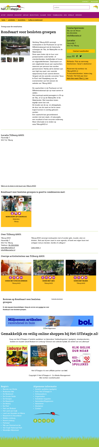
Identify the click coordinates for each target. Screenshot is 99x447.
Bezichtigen (34, 15)
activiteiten (11, 20)
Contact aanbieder (81, 51)
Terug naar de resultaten (11, 26)
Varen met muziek (81, 281)
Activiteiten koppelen (43, 399)
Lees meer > (36, 248)
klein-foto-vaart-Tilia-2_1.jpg (77, 78)
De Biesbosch (8, 394)
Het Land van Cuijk (10, 411)
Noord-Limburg (8, 420)
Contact (38, 408)
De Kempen (7, 399)
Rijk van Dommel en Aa (12, 425)
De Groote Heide (9, 396)
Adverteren (39, 404)
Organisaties (40, 396)
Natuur (25, 15)
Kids (65, 15)
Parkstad (6, 423)
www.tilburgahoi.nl (8, 248)
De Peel (6, 406)
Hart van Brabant (9, 408)
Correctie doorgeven (57, 299)
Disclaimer (39, 406)
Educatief (18, 15)
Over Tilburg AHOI (11, 234)
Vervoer (78, 15)
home (3, 20)
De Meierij (7, 404)
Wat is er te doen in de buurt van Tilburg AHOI (18, 186)
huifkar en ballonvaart (35, 20)
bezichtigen (21, 20)
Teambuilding (58, 15)
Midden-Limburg (9, 418)
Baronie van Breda (10, 389)
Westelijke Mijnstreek (11, 430)
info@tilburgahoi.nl (74, 35)
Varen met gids (48, 281)
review (41, 307)
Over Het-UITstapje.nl (43, 391)
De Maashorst (8, 401)
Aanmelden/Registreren (44, 401)
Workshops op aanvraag (16, 217)
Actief (3, 15)
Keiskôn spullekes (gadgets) (46, 389)
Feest (49, 15)
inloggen (94, 1)
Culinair (43, 15)
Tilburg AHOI (16, 135)
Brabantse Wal (8, 391)
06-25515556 (13, 245)
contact (85, 1)
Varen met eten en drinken (16, 281)
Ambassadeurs (41, 394)
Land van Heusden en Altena (14, 413)
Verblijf (71, 15)
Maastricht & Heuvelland (12, 416)
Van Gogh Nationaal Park (12, 428)
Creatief (10, 15)
